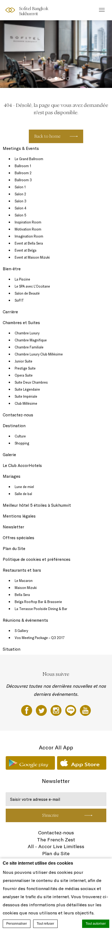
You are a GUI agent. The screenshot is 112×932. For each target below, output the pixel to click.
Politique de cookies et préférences (36, 559)
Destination (14, 425)
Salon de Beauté (27, 293)
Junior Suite (23, 361)
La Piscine (22, 279)
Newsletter (13, 526)
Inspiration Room (28, 222)
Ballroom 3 (23, 180)
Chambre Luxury (27, 333)
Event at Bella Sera (29, 243)
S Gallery (21, 630)
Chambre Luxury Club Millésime (39, 354)
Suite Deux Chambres (31, 382)
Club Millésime (26, 403)
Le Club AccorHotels (22, 465)
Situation (11, 649)
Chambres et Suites (21, 322)
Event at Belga (25, 250)
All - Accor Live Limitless (56, 846)
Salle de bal (23, 494)
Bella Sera (22, 594)
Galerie (9, 454)
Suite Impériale (26, 396)
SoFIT (19, 300)
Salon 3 (20, 201)
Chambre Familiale (29, 347)
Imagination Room (29, 236)
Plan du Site (14, 548)
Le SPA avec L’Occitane (32, 286)
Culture (20, 436)
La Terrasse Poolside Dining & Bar (41, 609)
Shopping (22, 443)
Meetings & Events (21, 148)
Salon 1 (20, 187)
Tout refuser (45, 924)
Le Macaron (24, 580)
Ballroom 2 (23, 173)
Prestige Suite (25, 368)
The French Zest (56, 840)
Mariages (11, 476)
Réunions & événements (25, 620)
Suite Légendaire (27, 389)
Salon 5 (20, 215)
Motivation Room (28, 229)
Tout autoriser (96, 924)
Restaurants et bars (22, 570)
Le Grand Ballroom (29, 159)
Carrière (10, 311)
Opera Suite (24, 375)
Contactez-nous (18, 414)
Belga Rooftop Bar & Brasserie (38, 602)
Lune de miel (24, 487)
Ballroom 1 (23, 166)
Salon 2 (20, 194)
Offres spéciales (18, 537)
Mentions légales (19, 516)
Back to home (47, 136)
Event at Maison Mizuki (32, 257)
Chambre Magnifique (31, 340)
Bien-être (12, 268)
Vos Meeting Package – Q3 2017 (40, 637)
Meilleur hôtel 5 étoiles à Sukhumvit (37, 505)
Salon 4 (20, 208)
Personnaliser (16, 924)
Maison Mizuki (26, 587)
